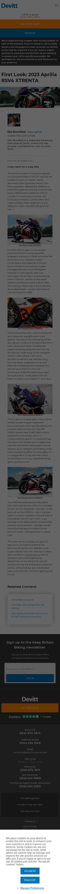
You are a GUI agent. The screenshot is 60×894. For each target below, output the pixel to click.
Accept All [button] (30, 871)
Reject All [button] (29, 880)
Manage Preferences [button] (32, 888)
